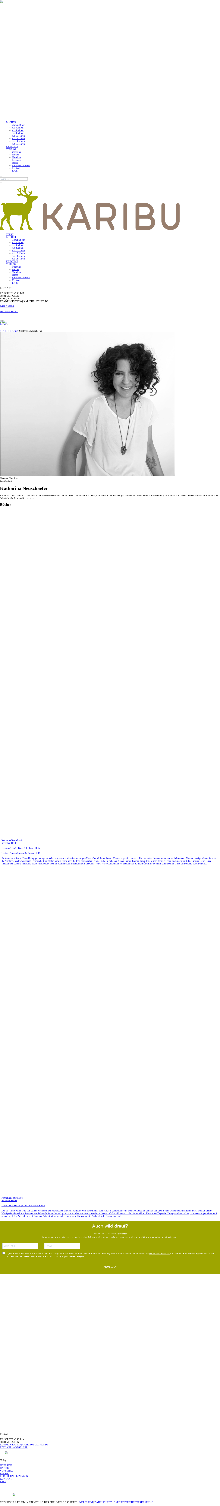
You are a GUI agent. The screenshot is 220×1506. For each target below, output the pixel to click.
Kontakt (16, 168)
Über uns (16, 152)
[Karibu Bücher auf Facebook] (3, 324)
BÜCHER (11, 122)
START (9, 234)
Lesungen (16, 160)
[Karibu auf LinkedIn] (9, 324)
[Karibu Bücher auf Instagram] (1, 324)
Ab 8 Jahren (17, 133)
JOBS (15, 171)
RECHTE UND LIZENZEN (14, 1476)
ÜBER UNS (6, 1465)
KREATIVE (12, 146)
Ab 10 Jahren (18, 135)
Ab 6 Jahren (17, 130)
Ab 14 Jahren (18, 141)
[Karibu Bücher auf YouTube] (6, 324)
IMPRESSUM (7, 306)
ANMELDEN (110, 1266)
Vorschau (16, 157)
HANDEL (5, 1468)
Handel (15, 154)
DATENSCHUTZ (9, 311)
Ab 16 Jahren (18, 144)
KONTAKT (6, 1479)
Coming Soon (18, 125)
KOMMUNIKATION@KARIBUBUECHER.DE (24, 1444)
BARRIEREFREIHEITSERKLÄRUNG (133, 1502)
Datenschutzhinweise (159, 1253)
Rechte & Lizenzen (21, 165)
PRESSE (4, 1473)
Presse (15, 162)
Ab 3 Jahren (17, 127)
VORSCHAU (7, 1470)
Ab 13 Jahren (18, 138)
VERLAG (11, 149)
